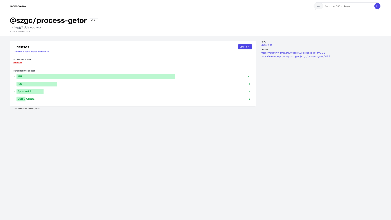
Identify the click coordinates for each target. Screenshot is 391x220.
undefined (266, 44)
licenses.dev (18, 6)
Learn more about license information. (31, 51)
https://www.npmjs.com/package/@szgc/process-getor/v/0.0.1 (297, 56)
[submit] (377, 6)
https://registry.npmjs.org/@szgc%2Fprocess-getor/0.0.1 (293, 52)
